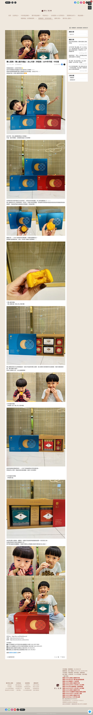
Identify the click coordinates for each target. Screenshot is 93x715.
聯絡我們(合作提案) (9, 690)
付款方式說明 (36, 684)
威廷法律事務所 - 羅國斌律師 (69, 704)
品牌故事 (9, 684)
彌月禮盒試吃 (19, 684)
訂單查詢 (27, 684)
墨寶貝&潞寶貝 (13, 652)
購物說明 (36, 683)
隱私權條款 (27, 688)
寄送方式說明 (36, 686)
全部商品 (18, 683)
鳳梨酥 (79, 702)
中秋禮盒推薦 (19, 686)
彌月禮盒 (19, 690)
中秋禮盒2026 (18, 688)
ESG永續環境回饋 (27, 690)
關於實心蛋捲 (9, 683)
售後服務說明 (36, 688)
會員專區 (27, 683)
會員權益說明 (27, 686)
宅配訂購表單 (36, 690)
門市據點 (9, 686)
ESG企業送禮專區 (9, 688)
